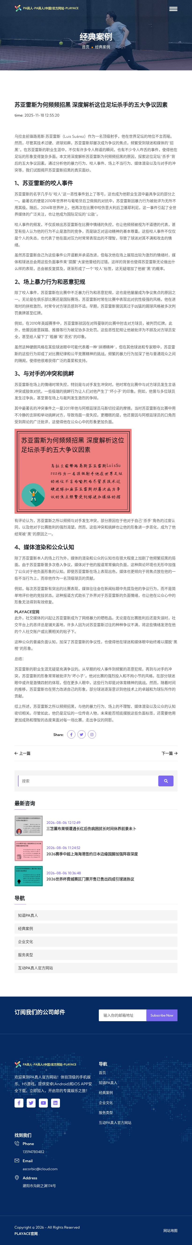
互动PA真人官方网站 (35, 968)
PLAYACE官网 (26, 1233)
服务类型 (25, 954)
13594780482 (33, 1152)
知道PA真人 (28, 915)
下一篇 (168, 753)
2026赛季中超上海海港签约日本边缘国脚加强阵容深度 (92, 854)
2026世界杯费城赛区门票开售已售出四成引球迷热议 (90, 879)
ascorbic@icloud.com (40, 1169)
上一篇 (24, 753)
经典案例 (25, 928)
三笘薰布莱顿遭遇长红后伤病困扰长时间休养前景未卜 (91, 828)
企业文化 (25, 941)
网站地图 (170, 1230)
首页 (85, 47)
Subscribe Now (162, 1015)
